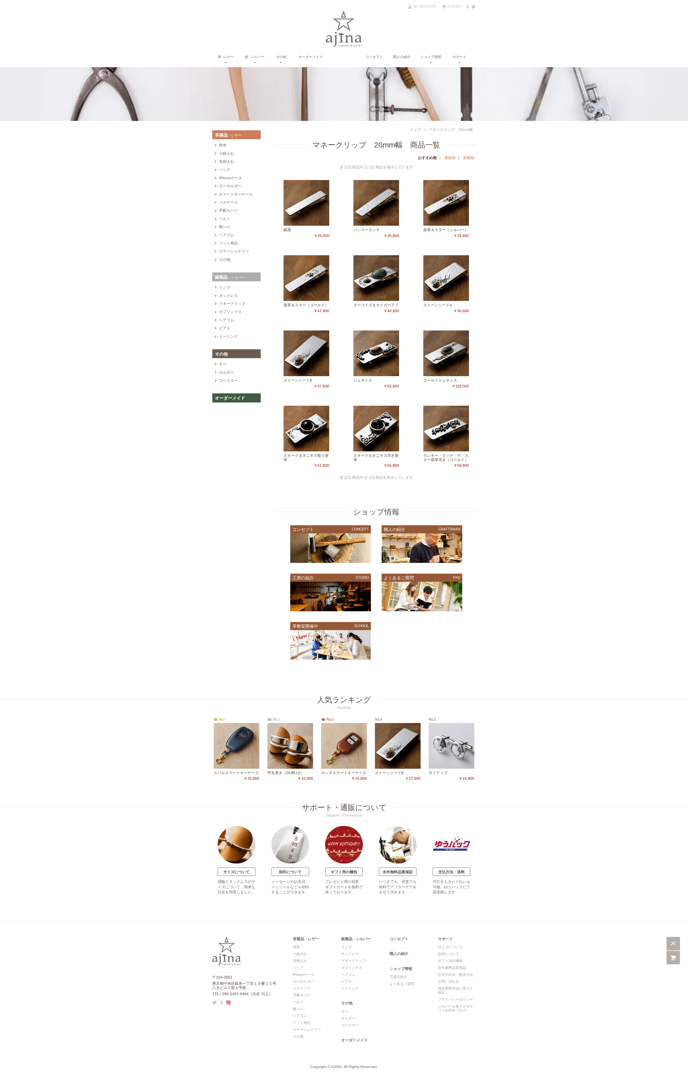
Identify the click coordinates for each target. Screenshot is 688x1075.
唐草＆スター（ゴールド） (306, 305)
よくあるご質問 (402, 984)
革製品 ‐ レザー (306, 939)
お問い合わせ (448, 981)
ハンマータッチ (366, 230)
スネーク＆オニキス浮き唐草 (376, 457)
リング (224, 287)
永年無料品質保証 (398, 872)
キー (223, 364)
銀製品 (230, 277)
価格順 (450, 158)
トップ (415, 129)
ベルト (224, 219)
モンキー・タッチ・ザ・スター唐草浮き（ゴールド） (445, 457)
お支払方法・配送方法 (455, 975)
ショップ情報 (430, 57)
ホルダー (226, 373)
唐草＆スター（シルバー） (445, 230)
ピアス (224, 328)
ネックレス (228, 296)
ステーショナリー (234, 251)
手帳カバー (228, 210)
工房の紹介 (398, 977)
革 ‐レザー (226, 57)
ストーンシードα (437, 305)
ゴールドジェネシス (440, 380)
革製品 (228, 135)
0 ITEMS (454, 7)
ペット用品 (228, 243)
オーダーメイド (310, 57)
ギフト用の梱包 (344, 872)
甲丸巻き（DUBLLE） (285, 773)
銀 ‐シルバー (254, 57)
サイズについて (236, 872)
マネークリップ (232, 304)
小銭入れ (226, 154)
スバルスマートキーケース (236, 773)
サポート (460, 57)
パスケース (228, 202)
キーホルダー (230, 186)
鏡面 (287, 230)
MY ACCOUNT (424, 7)
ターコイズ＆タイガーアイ (376, 305)
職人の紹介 (402, 57)
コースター (228, 381)
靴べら (224, 227)
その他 (281, 57)
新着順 (468, 158)
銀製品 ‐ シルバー (356, 939)
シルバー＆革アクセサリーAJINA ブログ (455, 1008)
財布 (223, 145)
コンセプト (374, 57)
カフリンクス (230, 312)
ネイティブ (438, 773)
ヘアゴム (226, 235)
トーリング (228, 337)
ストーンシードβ (298, 380)
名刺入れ (226, 162)
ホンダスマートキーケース (343, 773)
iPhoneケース (230, 178)
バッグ (224, 170)
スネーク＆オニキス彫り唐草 (306, 457)
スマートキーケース (236, 194)
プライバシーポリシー (455, 999)
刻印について (290, 872)
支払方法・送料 (451, 872)
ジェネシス (362, 380)
